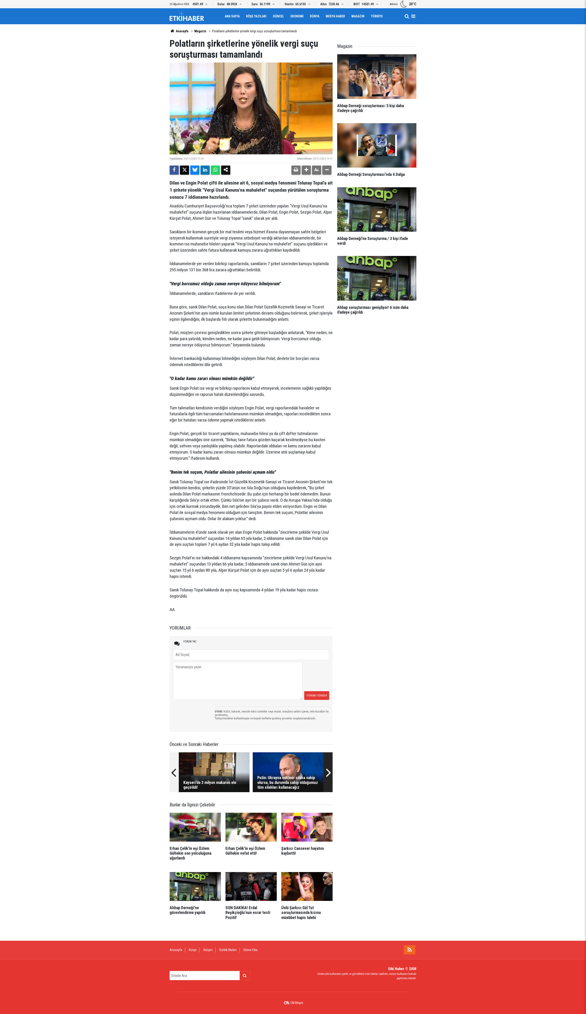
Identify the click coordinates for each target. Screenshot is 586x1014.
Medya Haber (335, 16)
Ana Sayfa (232, 16)
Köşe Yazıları (256, 16)
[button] (306, 170)
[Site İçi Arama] (407, 16)
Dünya (314, 16)
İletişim (208, 950)
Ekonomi (297, 16)
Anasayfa (181, 31)
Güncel (278, 16)
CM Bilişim (296, 1003)
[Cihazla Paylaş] (225, 170)
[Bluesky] (194, 170)
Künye (193, 950)
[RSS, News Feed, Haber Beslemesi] (409, 949)
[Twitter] (184, 170)
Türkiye (377, 16)
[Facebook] (174, 170)
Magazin (357, 16)
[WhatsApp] (215, 170)
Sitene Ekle (250, 950)
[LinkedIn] (205, 170)
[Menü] (413, 16)
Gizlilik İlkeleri (228, 950)
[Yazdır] (296, 170)
